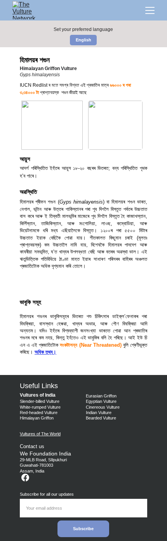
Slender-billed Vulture (39, 401)
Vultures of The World (40, 433)
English (83, 40)
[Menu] (150, 10)
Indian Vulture (98, 412)
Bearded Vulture (101, 418)
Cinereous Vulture (103, 407)
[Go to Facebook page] (25, 477)
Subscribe (83, 528)
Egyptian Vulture (101, 401)
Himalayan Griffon (37, 418)
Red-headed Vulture (38, 412)
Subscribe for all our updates (47, 494)
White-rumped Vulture (40, 407)
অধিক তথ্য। (45, 352)
